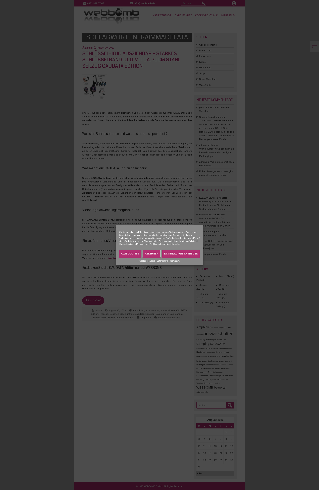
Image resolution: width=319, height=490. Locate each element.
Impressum (175, 261)
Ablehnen (151, 253)
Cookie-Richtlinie (147, 261)
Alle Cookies (130, 253)
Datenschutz (162, 261)
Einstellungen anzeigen (181, 253)
